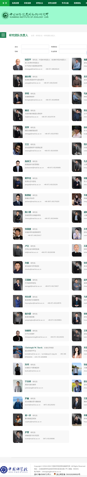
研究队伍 (39, 3)
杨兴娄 (28, 314)
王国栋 (28, 280)
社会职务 (54, 51)
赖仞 (27, 110)
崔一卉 (28, 415)
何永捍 (28, 297)
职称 (16, 51)
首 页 (5, 3)
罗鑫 (27, 398)
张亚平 (28, 59)
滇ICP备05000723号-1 (42, 474)
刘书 (27, 364)
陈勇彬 (28, 195)
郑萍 (27, 127)
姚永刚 (28, 76)
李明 (27, 93)
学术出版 (65, 3)
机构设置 (15, 3)
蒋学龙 (28, 178)
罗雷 (27, 432)
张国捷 (28, 229)
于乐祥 (28, 381)
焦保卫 (28, 161)
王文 (27, 144)
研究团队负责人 (49, 35)
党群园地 (77, 3)
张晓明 (28, 331)
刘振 (27, 263)
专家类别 (54, 47)
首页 (32, 35)
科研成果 (27, 3)
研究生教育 (52, 3)
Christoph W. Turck (33, 347)
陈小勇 (28, 212)
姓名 (16, 47)
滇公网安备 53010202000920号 (68, 474)
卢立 (27, 246)
